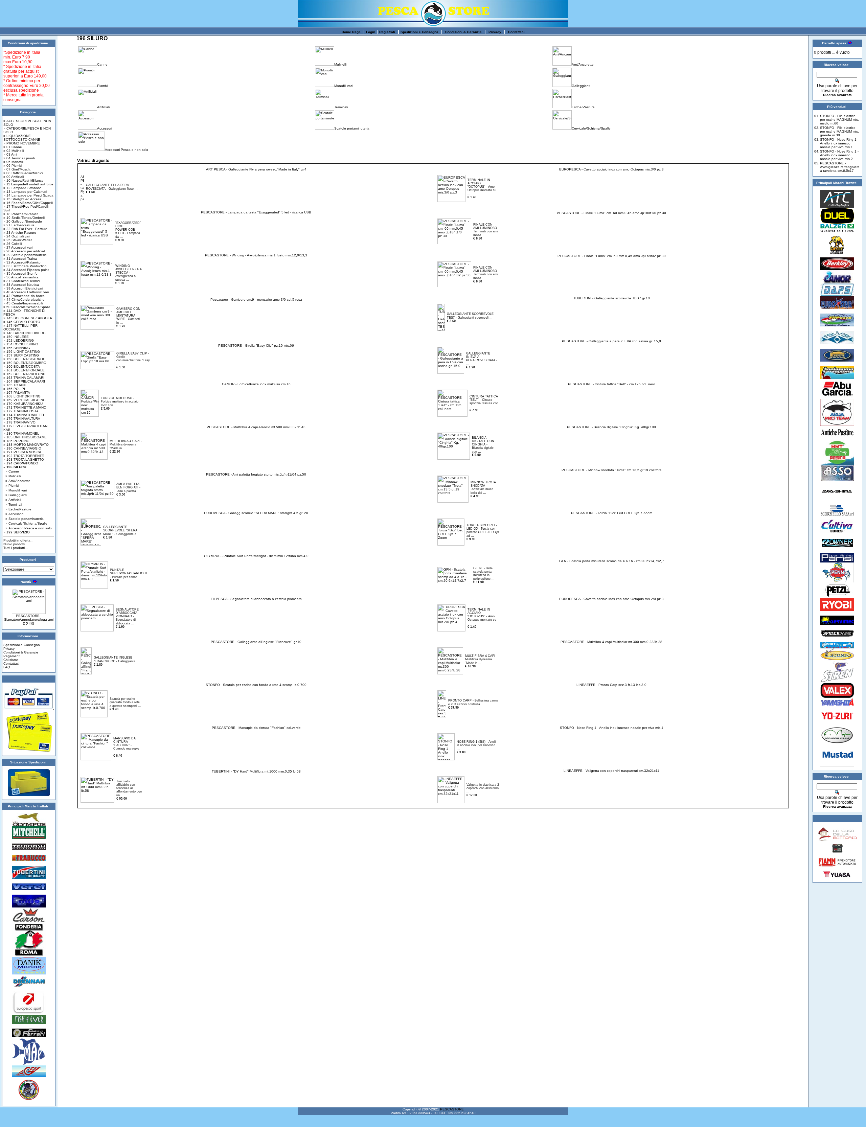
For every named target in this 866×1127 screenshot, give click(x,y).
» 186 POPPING (16, 441)
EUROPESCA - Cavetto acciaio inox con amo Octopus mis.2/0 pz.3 (611, 599)
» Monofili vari (16, 490)
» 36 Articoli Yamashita (21, 277)
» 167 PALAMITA (16, 392)
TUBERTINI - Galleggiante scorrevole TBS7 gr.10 (611, 298)
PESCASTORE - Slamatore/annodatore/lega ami (28, 617)
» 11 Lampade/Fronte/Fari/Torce (28, 184)
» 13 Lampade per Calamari (25, 191)
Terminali (341, 107)
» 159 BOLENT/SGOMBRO (24, 363)
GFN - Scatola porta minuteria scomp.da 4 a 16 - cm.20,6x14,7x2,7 (611, 561)
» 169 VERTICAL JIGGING (24, 400)
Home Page (351, 32)
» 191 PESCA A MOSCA (22, 452)
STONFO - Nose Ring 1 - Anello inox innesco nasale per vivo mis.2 (839, 155)
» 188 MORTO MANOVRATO (26, 444)
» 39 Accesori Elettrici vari (23, 288)
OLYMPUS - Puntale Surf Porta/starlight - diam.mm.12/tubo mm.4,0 (256, 556)
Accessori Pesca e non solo (126, 150)
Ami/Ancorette (583, 64)
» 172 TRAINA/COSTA (21, 411)
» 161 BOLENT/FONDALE (24, 370)
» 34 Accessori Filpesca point (26, 270)
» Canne (12, 471)
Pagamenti (11, 656)
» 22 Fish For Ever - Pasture (25, 229)
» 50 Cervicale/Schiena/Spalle (26, 307)
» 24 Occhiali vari (16, 236)
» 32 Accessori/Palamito (22, 262)
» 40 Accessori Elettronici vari (26, 292)
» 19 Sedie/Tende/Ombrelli (24, 218)
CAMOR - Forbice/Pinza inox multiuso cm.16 (256, 384)
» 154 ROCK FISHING (20, 344)
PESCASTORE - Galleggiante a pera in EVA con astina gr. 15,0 (611, 341)
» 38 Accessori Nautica (21, 284)
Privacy (494, 32)
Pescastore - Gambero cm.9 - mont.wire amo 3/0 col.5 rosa (256, 299)
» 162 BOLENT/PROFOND (24, 374)
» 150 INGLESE (16, 337)
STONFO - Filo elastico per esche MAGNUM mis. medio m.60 (839, 119)
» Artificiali (13, 500)
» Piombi (12, 485)
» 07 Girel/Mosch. (17, 169)
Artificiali (103, 107)
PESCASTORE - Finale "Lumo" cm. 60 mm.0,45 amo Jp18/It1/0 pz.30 (611, 213)
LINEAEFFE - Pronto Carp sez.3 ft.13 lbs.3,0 (611, 685)
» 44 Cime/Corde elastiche (24, 299)
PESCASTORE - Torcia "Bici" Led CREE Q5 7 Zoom (611, 513)
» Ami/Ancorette (17, 481)
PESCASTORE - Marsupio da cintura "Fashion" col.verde (256, 728)
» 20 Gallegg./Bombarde (22, 221)
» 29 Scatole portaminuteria (25, 255)
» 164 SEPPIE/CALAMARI (24, 381)
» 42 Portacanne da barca (24, 296)
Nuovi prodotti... (15, 544)
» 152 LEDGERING (18, 340)
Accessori (104, 128)
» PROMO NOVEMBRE (21, 143)
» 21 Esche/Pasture (19, 225)
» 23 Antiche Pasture (19, 232)
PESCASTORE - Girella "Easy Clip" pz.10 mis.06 (256, 345)
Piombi (102, 86)
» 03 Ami (10, 154)
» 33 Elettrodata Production (25, 266)
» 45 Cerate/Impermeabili (23, 303)
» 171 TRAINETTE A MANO (24, 407)
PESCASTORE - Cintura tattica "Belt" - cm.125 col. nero (611, 384)
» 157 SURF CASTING (21, 355)
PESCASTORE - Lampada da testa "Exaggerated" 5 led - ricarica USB (256, 212)
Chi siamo (11, 660)
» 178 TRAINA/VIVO (19, 422)
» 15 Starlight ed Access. (22, 199)
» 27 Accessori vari (17, 247)
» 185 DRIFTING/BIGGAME (25, 437)
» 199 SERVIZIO (16, 532)
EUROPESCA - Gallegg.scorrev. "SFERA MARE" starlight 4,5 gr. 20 (256, 513)
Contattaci (516, 32)
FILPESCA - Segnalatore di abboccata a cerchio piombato (256, 599)
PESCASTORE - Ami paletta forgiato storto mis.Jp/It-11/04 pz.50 (256, 474)
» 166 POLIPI (14, 389)
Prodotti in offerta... (18, 540)
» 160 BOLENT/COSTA (21, 366)
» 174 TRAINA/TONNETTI (23, 415)
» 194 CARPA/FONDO (20, 463)
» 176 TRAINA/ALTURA (21, 418)
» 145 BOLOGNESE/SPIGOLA (27, 318)
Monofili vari (343, 86)
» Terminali (13, 504)
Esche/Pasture (583, 107)
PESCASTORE (452, 1109)
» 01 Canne (12, 147)
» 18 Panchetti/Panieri (20, 214)
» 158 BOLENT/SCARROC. (24, 359)
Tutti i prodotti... (15, 548)
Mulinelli (340, 64)
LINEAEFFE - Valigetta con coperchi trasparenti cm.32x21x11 (611, 771)
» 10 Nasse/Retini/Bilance (23, 180)
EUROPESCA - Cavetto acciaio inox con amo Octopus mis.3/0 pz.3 (611, 169)
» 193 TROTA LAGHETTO (23, 459)
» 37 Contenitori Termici (21, 281)
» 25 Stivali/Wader (17, 240)
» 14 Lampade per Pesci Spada (28, 195)
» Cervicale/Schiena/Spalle (26, 523)
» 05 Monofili (13, 162)
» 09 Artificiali (13, 177)
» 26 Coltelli (12, 244)
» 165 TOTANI (14, 385)
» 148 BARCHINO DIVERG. (25, 333)
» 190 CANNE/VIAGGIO (22, 448)
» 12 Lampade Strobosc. (22, 188)
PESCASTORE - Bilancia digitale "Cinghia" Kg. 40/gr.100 (611, 427)
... (136, 188)
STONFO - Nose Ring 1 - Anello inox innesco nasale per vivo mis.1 (611, 728)
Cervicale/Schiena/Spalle (591, 128)
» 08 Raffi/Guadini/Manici (23, 173)
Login (370, 32)
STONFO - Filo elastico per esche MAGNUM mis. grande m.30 (839, 131)
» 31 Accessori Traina (20, 258)
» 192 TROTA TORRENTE (23, 456)
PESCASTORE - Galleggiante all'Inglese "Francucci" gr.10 (256, 642)
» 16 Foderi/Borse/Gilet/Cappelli (28, 203)
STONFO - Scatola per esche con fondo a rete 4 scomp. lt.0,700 (256, 685)
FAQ (6, 667)
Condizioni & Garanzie (463, 32)
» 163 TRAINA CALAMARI (23, 378)
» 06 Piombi (12, 165)
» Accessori (14, 514)
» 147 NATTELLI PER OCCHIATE (20, 327)
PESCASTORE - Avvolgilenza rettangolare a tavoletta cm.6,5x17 (840, 166)
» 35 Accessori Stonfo (20, 273)
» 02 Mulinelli (13, 151)
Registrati (387, 32)
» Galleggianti (16, 495)
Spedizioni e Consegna (419, 32)
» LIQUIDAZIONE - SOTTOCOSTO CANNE (21, 137)
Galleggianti (581, 86)
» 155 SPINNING (16, 348)
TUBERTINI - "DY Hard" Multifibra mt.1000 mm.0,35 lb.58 (256, 771)
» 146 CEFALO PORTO (21, 322)
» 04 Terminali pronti (19, 158)
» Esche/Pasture (18, 509)
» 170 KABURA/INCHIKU (23, 404)
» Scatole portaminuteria (24, 519)
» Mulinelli (13, 476)
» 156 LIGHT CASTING (21, 351)
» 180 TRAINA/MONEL (21, 433)
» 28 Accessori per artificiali (24, 251)
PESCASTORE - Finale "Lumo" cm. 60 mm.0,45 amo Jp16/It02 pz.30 (611, 256)
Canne (102, 64)
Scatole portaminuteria (351, 128)
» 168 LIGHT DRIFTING (22, 396)
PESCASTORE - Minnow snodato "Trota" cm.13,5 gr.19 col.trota (612, 470)
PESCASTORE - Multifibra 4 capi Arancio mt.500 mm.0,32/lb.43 (256, 427)
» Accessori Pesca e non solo (28, 528)
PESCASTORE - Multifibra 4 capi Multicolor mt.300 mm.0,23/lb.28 (611, 642)
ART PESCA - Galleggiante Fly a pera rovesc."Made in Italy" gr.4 (256, 169)
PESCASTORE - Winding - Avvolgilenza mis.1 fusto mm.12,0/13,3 (256, 255)
